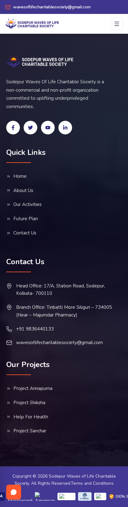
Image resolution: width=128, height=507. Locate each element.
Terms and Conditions (92, 483)
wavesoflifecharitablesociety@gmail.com (59, 342)
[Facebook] (13, 127)
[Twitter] (30, 127)
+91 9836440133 (35, 329)
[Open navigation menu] (117, 24)
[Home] (40, 61)
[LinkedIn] (65, 127)
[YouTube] (48, 127)
